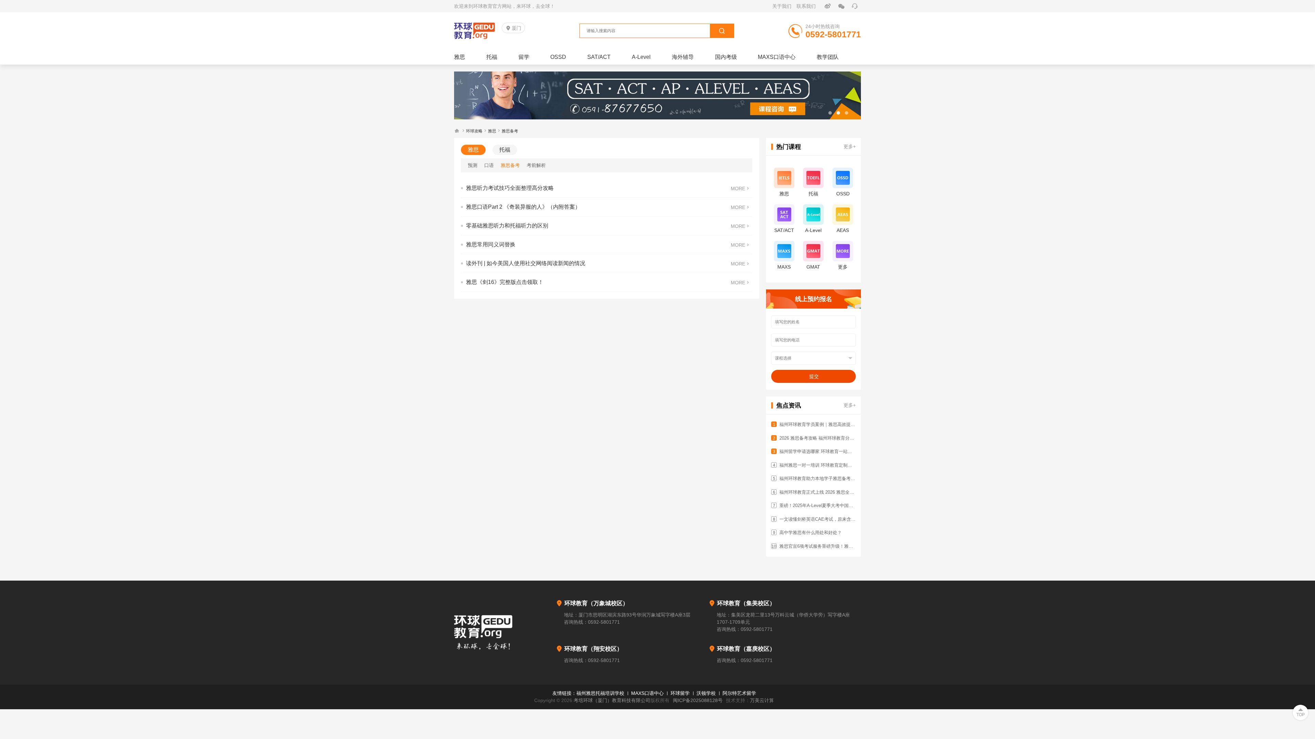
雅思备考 (510, 131)
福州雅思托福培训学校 (600, 693)
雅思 (492, 131)
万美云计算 (762, 700)
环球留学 (680, 693)
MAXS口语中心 (647, 693)
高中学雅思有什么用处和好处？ (807, 532)
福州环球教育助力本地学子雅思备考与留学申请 (817, 478)
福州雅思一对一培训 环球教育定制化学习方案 (817, 465)
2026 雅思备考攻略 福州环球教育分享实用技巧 (817, 438)
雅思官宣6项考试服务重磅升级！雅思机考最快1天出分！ (816, 546)
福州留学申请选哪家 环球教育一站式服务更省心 (817, 451)
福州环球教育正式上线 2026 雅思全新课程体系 (817, 492)
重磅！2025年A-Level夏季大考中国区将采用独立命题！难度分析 (817, 505)
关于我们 (781, 6)
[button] (830, 113)
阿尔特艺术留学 (739, 693)
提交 (814, 376)
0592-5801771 (604, 622)
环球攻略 (474, 131)
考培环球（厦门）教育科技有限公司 (612, 700)
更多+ (849, 146)
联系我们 (806, 6)
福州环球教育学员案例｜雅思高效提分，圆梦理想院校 (817, 424)
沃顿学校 (706, 693)
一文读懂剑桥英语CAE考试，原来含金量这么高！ (817, 519)
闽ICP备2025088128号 (698, 700)
